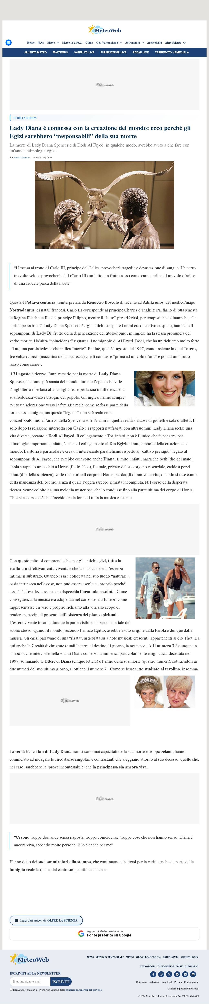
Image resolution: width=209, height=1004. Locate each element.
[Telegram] (177, 974)
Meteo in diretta (72, 43)
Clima (89, 43)
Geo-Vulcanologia (107, 43)
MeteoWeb (151, 996)
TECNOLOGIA (148, 966)
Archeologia (154, 43)
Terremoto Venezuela (172, 52)
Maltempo (60, 52)
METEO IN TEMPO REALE (110, 957)
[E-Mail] (193, 974)
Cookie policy (191, 982)
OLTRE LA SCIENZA (25, 118)
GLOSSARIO (191, 966)
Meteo (51, 43)
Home (30, 43)
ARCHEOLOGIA (189, 957)
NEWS (90, 957)
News (41, 43)
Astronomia (132, 43)
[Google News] (185, 974)
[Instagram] (161, 974)
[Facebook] (153, 974)
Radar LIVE (141, 52)
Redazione (154, 982)
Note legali (166, 982)
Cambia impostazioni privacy (183, 988)
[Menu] (9, 42)
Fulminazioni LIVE (114, 52)
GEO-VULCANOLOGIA (148, 957)
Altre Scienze (173, 43)
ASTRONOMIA (171, 957)
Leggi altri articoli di (49, 920)
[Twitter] (169, 974)
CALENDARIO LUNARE (170, 966)
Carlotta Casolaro (21, 157)
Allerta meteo (35, 52)
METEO (130, 957)
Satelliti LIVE (84, 52)
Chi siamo (141, 982)
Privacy (178, 982)
